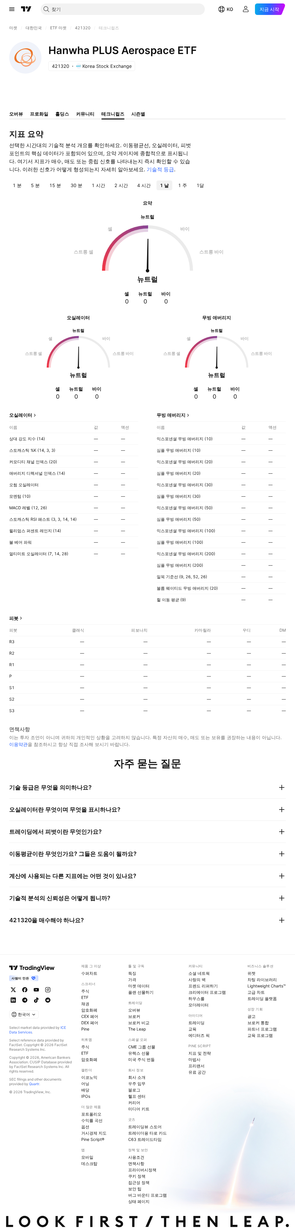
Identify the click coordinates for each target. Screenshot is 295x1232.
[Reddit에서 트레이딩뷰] (48, 1000)
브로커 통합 (258, 1022)
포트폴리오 (91, 1114)
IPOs (85, 1096)
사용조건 (136, 1157)
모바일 (87, 1157)
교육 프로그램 (260, 1035)
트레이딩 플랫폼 (262, 998)
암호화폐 (89, 1010)
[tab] (17, 185)
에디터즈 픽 (199, 1035)
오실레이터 (20, 415)
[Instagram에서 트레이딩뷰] (48, 990)
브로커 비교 (139, 1022)
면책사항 (136, 1163)
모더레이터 (198, 1004)
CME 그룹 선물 (141, 1046)
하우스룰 (196, 998)
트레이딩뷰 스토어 (145, 1126)
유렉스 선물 (139, 1053)
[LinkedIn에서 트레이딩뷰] (13, 1000)
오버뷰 (134, 1010)
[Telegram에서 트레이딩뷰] (25, 1000)
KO (230, 9)
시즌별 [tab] (138, 114)
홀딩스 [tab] (62, 114)
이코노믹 (89, 1077)
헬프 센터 (136, 1096)
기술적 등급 (160, 169)
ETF (84, 997)
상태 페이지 (139, 1201)
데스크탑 (89, 1163)
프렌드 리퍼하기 (203, 985)
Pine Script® (92, 1139)
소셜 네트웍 (199, 973)
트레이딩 (196, 1022)
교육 (192, 1029)
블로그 (134, 1089)
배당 (85, 1089)
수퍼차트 (89, 973)
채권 (85, 1003)
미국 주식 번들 (141, 1059)
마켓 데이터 (139, 985)
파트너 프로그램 (262, 1029)
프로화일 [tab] (39, 114)
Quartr (34, 1084)
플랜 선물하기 (141, 992)
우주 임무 (136, 1083)
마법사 (194, 1059)
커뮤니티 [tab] (85, 114)
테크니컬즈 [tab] (112, 114)
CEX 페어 (89, 1016)
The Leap (137, 1029)
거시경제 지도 (94, 1133)
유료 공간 (197, 1072)
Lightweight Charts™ (266, 985)
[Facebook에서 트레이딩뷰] (25, 990)
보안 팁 (134, 1188)
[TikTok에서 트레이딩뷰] (36, 1000)
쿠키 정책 (136, 1176)
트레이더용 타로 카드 (147, 1133)
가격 (132, 979)
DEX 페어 (89, 1022)
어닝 (85, 1083)
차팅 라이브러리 (262, 979)
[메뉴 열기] (12, 9)
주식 (85, 991)
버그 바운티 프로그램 (147, 1195)
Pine (85, 1029)
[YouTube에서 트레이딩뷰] (36, 990)
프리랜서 (196, 1065)
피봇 (13, 618)
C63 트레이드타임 (145, 1139)
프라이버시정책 (142, 1169)
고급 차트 (256, 992)
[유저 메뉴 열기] (245, 9)
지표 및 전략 (199, 1053)
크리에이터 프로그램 (207, 992)
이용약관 (18, 744)
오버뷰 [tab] (16, 114)
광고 (251, 1016)
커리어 (134, 1102)
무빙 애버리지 (171, 415)
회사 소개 (136, 1077)
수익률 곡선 (92, 1120)
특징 (132, 973)
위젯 (251, 973)
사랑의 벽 (197, 979)
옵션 (85, 1126)
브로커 (134, 1016)
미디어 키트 (139, 1108)
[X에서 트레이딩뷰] (13, 990)
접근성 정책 (139, 1182)
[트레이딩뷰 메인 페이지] (26, 9)
